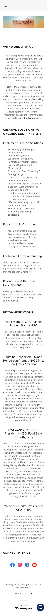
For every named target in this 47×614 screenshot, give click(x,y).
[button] (5, 5)
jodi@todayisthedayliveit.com (25, 118)
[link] (12, 565)
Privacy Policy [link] (23, 593)
